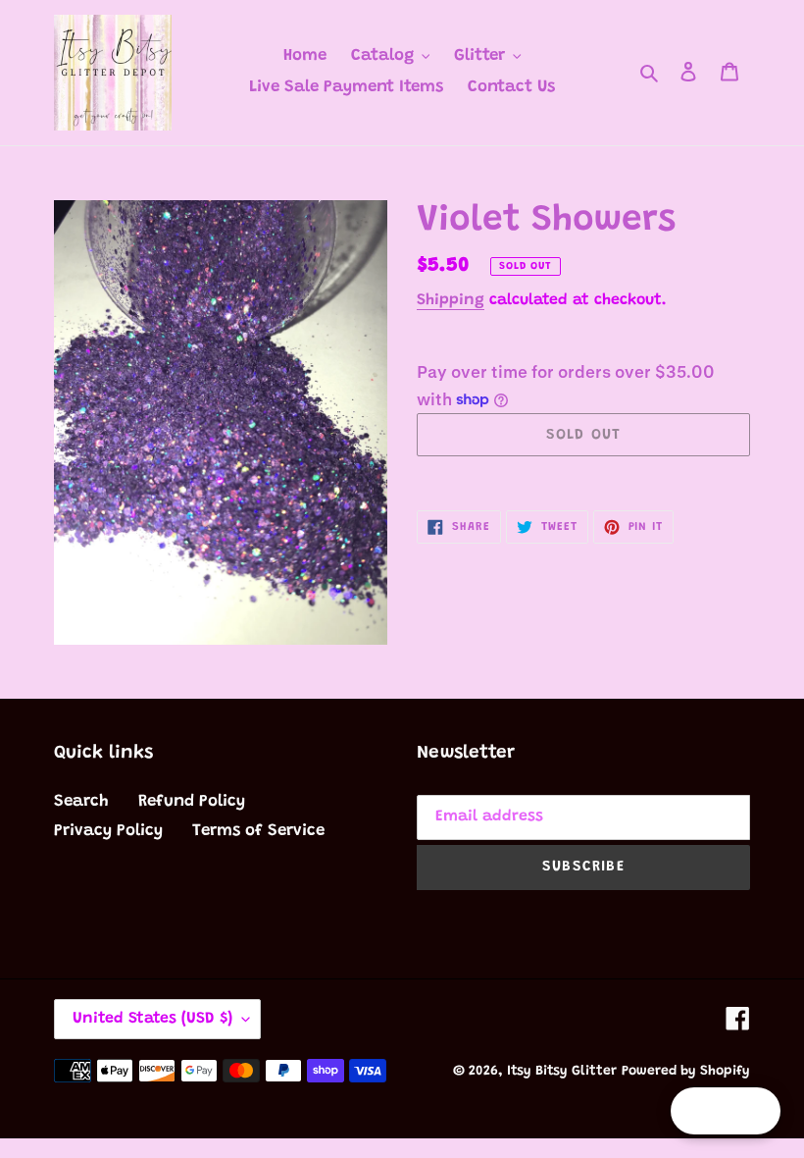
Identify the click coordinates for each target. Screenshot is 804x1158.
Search (81, 802)
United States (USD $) (152, 1018)
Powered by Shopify (686, 1072)
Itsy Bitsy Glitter (562, 1072)
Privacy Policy (108, 831)
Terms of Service (258, 831)
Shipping (450, 300)
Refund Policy (191, 802)
